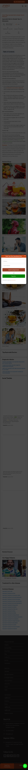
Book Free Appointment (14, 269)
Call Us (14, 276)
